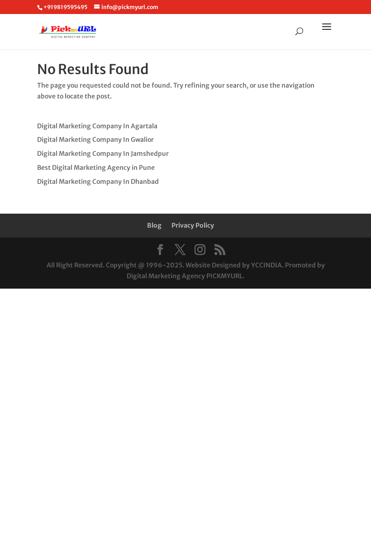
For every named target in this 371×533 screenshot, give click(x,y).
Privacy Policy (192, 225)
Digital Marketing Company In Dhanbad (98, 182)
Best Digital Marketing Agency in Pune (96, 168)
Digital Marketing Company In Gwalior (95, 140)
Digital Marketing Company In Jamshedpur (103, 154)
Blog (154, 225)
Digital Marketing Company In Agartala (97, 126)
